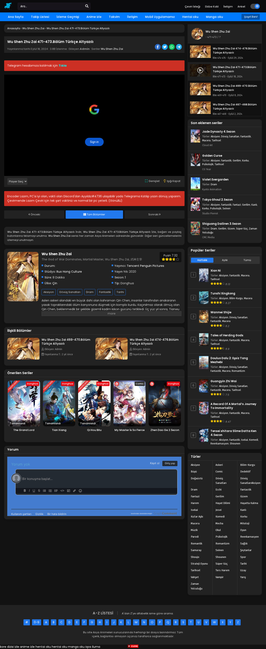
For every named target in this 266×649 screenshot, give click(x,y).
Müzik (194, 530)
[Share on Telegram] (179, 47)
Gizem (231, 228)
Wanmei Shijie (221, 312)
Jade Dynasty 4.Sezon (218, 132)
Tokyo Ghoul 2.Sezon (217, 200)
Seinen (226, 208)
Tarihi (120, 292)
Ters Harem (222, 570)
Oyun (243, 530)
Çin (54, 283)
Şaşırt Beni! (251, 16)
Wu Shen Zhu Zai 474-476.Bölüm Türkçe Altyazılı (154, 342)
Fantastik (105, 292)
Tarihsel (216, 140)
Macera (206, 140)
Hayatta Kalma (249, 503)
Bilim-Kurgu (236, 298)
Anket (241, 7)
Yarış (243, 577)
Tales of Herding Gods (227, 335)
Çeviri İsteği (192, 7)
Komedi (253, 439)
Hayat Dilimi (223, 503)
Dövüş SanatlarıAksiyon (250, 480)
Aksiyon (48, 292)
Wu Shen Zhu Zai (112, 49)
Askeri (219, 464)
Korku (245, 160)
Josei (219, 509)
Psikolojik (207, 164)
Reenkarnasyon (220, 443)
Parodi (195, 536)
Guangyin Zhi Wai (224, 381)
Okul (218, 530)
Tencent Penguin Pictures (145, 266)
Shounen (235, 443)
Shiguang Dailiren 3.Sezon (221, 224)
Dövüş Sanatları (69, 292)
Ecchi (219, 489)
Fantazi (237, 204)
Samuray (196, 550)
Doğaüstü (197, 478)
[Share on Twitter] (165, 47)
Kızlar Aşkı (197, 516)
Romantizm (238, 370)
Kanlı (254, 204)
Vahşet (195, 577)
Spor (243, 557)
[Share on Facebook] (158, 47)
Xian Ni (216, 271)
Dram (90, 292)
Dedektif (245, 471)
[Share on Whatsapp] (172, 47)
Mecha (219, 523)
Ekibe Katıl (212, 7)
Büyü (194, 471)
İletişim (228, 7)
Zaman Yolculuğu (196, 586)
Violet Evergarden (215, 180)
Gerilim (237, 160)
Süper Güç (242, 228)
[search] (87, 6)
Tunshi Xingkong (223, 293)
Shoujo (195, 557)
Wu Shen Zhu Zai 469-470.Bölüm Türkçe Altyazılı (66, 342)
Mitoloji (244, 523)
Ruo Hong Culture (69, 272)
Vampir (220, 577)
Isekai (244, 439)
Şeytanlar (246, 550)
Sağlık (244, 543)
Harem (195, 503)
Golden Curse (212, 156)
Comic (219, 471)
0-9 (36, 622)
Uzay (243, 570)
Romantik (196, 543)
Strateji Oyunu (199, 563)
